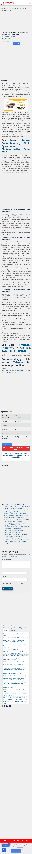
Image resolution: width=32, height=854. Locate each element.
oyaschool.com (19, 370)
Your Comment (6, 559)
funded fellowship (10, 521)
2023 (11, 504)
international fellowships (12, 527)
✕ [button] (9, 843)
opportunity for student (12, 536)
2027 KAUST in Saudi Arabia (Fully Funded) (13, 661)
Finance (11, 515)
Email (4, 576)
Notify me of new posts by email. (13, 583)
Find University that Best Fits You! (16, 448)
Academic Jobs (19, 504)
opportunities (18, 528)
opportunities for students (12, 532)
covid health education (17, 508)
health (19, 525)
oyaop (16, 538)
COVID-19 (8, 510)
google (7, 525)
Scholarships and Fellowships (10, 36)
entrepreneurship (23, 510)
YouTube (7, 543)
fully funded (19, 515)
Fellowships (13, 513)
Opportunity (25, 534)
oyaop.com (8, 370)
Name (4, 570)
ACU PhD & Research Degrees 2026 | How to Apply (15, 655)
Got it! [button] (16, 851)
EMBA (14, 510)
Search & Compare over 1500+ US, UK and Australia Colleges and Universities (16, 455)
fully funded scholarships (21, 519)
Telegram (18, 362)
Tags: (6, 504)
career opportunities (11, 506)
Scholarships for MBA (17, 540)
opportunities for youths (12, 534)
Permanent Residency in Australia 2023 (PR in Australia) (16, 347)
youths (24, 541)
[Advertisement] (16, 63)
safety (7, 540)
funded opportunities (19, 523)
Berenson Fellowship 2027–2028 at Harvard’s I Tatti (15, 637)
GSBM (13, 525)
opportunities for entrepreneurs (14, 530)
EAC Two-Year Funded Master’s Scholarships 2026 (15, 675)
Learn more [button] (20, 847)
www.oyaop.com (15, 541)
